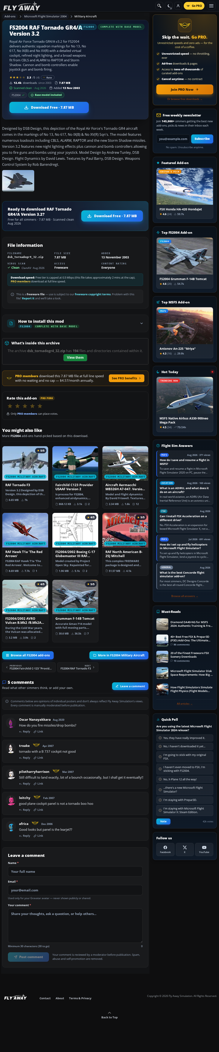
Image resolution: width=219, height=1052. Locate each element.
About (60, 998)
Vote (163, 821)
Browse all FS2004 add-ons (30, 655)
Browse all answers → (184, 596)
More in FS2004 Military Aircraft (121, 655)
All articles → (185, 703)
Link (40, 732)
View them (75, 357)
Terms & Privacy (80, 998)
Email (13, 882)
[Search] (159, 6)
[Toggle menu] (211, 6)
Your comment (19, 905)
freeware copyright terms (93, 294)
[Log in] (178, 6)
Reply (26, 732)
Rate (49, 77)
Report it (28, 298)
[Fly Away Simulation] (21, 6)
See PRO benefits (124, 378)
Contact (45, 998)
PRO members (20, 281)
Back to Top (109, 1017)
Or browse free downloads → (185, 99)
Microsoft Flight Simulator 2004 (45, 16)
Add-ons (10, 16)
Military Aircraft (85, 16)
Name (13, 863)
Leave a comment (132, 686)
